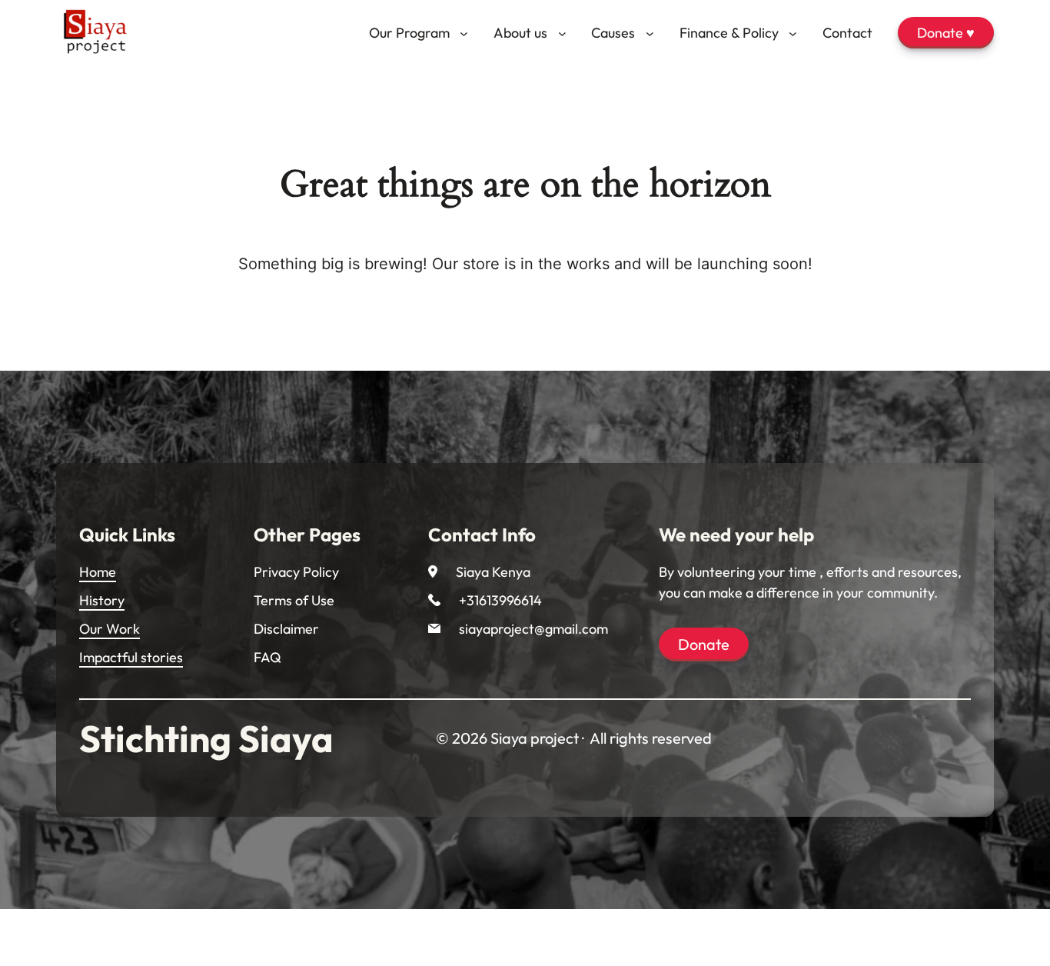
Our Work (109, 629)
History (102, 600)
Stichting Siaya (206, 738)
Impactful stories (131, 657)
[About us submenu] (562, 32)
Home (97, 572)
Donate (703, 644)
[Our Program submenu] (464, 32)
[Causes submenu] (650, 32)
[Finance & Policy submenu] (793, 32)
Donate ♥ (946, 33)
